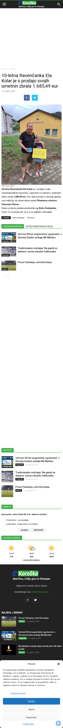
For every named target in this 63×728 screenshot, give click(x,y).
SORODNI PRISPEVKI (12, 226)
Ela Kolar (31, 217)
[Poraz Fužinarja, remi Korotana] (8, 266)
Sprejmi (31, 701)
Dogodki (5, 241)
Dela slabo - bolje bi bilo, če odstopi (22, 524)
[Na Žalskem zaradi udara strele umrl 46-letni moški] (8, 650)
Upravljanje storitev (18, 693)
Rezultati (38, 530)
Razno (13, 69)
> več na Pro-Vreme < (31, 560)
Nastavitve (31, 717)
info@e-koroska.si (40, 591)
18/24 (31, 555)
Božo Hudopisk (18, 217)
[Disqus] (31, 322)
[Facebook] (27, 600)
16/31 (11, 555)
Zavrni (32, 709)
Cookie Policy (28, 724)
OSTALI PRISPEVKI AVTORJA (39, 226)
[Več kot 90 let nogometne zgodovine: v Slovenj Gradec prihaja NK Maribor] (8, 237)
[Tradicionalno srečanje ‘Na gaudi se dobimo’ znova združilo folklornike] (8, 252)
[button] (58, 664)
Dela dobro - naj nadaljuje (18, 520)
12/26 (51, 555)
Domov (4, 69)
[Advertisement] (31, 32)
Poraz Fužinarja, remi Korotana (35, 262)
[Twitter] (35, 600)
